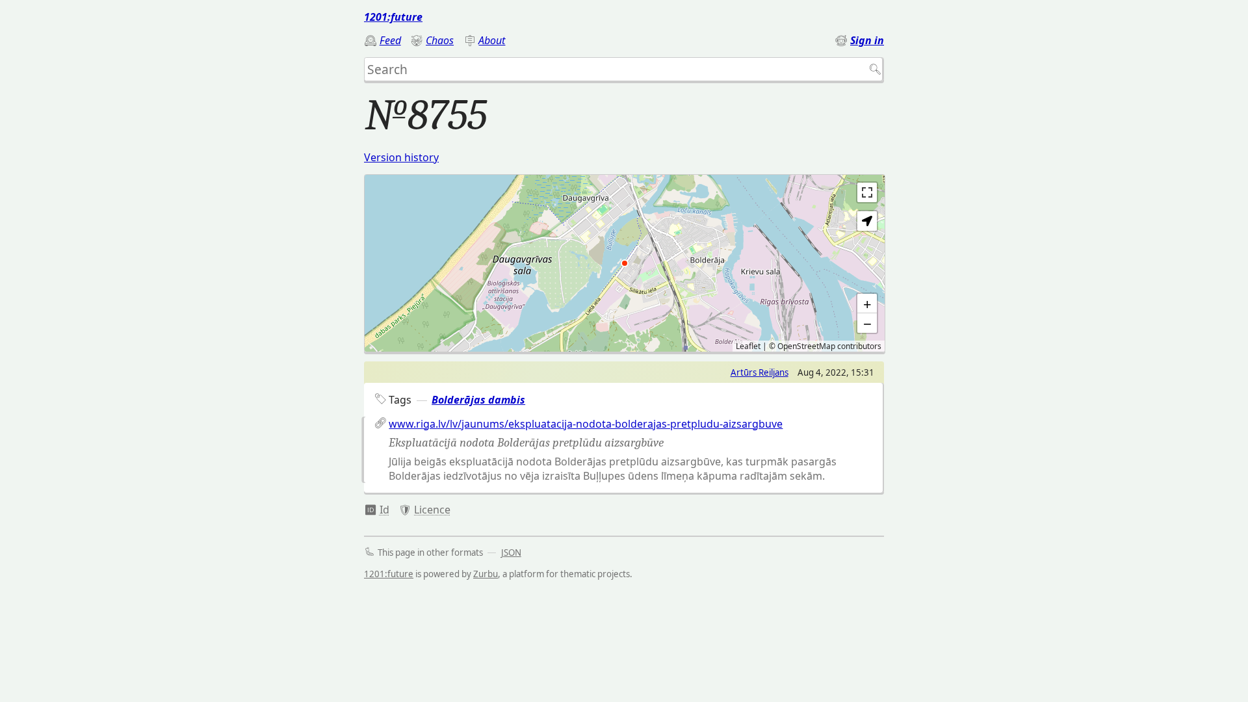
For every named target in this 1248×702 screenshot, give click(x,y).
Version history (401, 157)
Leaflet (748, 346)
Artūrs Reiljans (759, 372)
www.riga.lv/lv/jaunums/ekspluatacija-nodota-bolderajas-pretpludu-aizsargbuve (586, 424)
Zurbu (485, 574)
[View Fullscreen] (867, 192)
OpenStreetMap (806, 346)
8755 (376, 509)
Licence (432, 509)
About (491, 40)
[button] (867, 221)
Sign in (867, 40)
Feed (390, 40)
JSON (511, 552)
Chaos (440, 40)
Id (384, 509)
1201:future (393, 17)
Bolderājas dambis (478, 400)
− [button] (867, 323)
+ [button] (867, 303)
